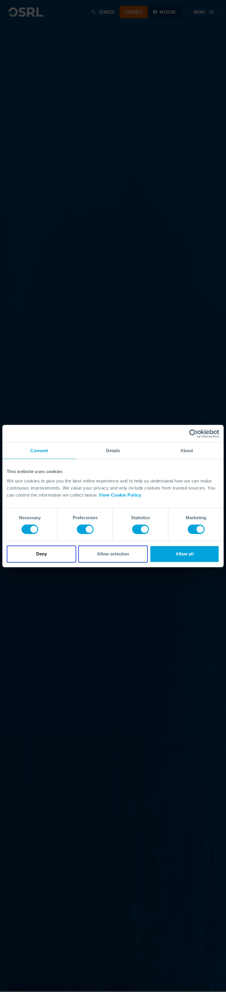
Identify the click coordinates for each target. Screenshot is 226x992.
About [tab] (186, 450)
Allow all (185, 553)
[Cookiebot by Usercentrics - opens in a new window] (193, 433)
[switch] (85, 529)
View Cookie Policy (120, 494)
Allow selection (113, 553)
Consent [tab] (39, 450)
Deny (41, 553)
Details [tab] (113, 450)
